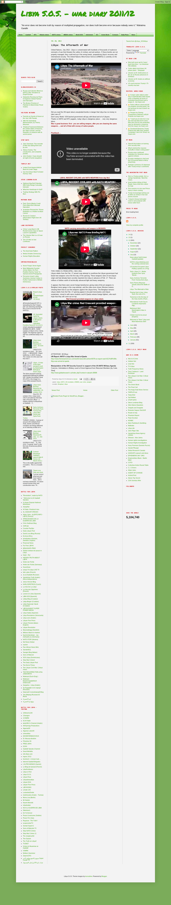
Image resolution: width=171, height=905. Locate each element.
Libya (58, 382)
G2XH (25, 746)
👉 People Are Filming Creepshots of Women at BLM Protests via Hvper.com (138, 114)
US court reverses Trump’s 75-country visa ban (138, 84)
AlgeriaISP (26, 728)
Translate (143, 53)
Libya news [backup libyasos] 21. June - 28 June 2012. (38, 343)
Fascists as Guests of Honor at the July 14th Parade (33, 117)
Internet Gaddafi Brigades (31, 762)
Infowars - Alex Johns (135, 438)
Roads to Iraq (132, 413)
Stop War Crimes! (29, 660)
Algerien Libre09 (28, 731)
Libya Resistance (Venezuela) (33, 615)
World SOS (79, 34)
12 (129, 240)
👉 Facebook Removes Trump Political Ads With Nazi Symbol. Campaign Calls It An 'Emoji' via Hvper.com (138, 131)
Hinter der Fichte (28, 562)
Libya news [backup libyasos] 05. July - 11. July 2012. (37, 434)
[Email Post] (80, 379)
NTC (35, 34)
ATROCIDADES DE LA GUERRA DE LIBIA (30, 520)
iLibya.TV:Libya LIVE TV (31, 570)
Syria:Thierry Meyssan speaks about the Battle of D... (139, 284)
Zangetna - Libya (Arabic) (31, 685)
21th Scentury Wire (134, 480)
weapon (89, 382)
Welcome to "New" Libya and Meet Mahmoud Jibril (140, 320)
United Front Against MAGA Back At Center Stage (32, 168)
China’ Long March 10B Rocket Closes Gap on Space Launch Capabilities (33, 231)
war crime (83, 382)
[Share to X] (89, 379)
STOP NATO (132, 400)
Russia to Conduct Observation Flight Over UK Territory (32, 217)
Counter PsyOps (28, 528)
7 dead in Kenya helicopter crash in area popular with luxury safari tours (137, 201)
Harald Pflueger (133, 448)
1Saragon (26, 715)
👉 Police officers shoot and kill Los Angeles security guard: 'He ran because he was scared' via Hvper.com (138, 107)
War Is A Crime (133, 359)
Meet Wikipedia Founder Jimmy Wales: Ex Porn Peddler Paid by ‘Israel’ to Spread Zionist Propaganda (32, 271)
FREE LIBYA (27, 744)
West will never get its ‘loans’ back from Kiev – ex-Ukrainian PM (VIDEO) (138, 64)
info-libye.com (27, 754)
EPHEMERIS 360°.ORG (136, 456)
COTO (130, 462)
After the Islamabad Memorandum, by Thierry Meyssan (31, 122)
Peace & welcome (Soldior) (32, 815)
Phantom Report (133, 415)
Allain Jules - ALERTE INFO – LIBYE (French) (33, 515)
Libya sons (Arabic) (29, 618)
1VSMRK (26, 718)
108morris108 (27, 713)
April (132, 331)
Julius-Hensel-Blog (29, 582)
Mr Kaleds (26, 800)
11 (129, 343)
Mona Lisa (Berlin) (29, 797)
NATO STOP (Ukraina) (30, 639)
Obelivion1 (26, 810)
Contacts (115, 34)
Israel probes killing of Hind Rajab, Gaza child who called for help (138, 184)
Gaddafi (28, 34)
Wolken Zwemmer (29, 853)
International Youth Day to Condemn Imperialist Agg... (138, 303)
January (133, 340)
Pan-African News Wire (31, 647)
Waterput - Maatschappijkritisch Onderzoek (30, 681)
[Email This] (84, 379)
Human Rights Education (31, 256)
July (131, 255)
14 (129, 234)
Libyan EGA (27, 782)
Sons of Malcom (28, 655)
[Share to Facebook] (92, 379)
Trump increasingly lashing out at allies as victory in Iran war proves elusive (138, 194)
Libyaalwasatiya (28, 780)
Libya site (131, 428)
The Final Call (133, 387)
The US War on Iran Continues (29, 240)
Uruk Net (131, 364)
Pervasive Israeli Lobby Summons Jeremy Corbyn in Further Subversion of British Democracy (32, 279)
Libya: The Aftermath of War (139, 289)
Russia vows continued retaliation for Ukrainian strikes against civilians (138, 154)
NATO (63, 382)
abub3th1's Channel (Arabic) (32, 723)
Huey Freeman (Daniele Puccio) (139, 445)
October (133, 246)
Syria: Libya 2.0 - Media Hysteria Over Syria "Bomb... (138, 273)
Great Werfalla (28, 751)
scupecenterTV (28, 823)
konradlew (88, 876)
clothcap (26, 526)
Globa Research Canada (136, 450)
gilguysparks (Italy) (29, 548)
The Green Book (133, 385)
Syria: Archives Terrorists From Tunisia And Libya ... (139, 279)
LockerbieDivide (28, 792)
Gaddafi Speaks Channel (31, 749)
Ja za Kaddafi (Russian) (31, 575)
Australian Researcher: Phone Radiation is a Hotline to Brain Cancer (33, 211)
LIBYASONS (27, 787)
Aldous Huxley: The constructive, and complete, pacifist (32, 151)
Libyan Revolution (29, 627)
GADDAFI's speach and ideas (138, 453)
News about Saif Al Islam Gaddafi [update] (138, 258)
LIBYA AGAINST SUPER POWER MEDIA (31, 609)
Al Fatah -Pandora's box (31, 509)
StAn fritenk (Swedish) (135, 405)
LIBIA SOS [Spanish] (30, 596)
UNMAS (76, 382)
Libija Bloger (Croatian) (31, 601)
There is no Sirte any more (38, 471)
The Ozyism (27, 839)
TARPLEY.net (132, 392)
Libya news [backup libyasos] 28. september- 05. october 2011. (38, 388)
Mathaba (131, 425)
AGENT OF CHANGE (135, 473)
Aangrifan (26, 507)
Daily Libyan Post (29, 531)
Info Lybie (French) (29, 572)
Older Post (114, 390)
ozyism (25, 645)
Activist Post (132, 475)
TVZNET (26, 844)
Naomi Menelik (28, 803)
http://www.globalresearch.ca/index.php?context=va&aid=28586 (74, 373)
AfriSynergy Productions (31, 726)
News (133, 34)
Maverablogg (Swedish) (31, 630)
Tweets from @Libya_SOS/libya (137, 41)
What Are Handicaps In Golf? (32, 189)
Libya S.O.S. (27, 774)
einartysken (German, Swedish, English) (30, 539)
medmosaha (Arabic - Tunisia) (33, 795)
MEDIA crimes (68, 34)
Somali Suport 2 (28, 826)
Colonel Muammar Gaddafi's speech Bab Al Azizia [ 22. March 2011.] (38, 456)
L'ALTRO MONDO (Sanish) (32, 764)
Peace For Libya (28, 818)
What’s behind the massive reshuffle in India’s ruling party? (138, 149)
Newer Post (56, 390)
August (132, 252)
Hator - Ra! (26, 555)
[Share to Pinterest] (94, 379)
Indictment (89, 34)
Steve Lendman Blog (135, 402)
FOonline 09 (27, 741)
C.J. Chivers (132, 468)
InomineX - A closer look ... (32, 759)
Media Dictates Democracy (32, 254)
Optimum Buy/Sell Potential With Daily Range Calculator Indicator (32, 185)
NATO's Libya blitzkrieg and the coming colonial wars (139, 263)
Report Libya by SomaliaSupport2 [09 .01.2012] (38, 295)
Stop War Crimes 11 (29, 833)
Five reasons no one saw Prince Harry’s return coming (139, 189)
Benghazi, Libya (63, 384)
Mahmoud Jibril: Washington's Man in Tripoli (138, 310)
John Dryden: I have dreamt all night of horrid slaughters (32, 157)
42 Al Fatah (27, 721)
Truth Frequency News (135, 369)
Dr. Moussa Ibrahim (29, 738)
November (134, 243)
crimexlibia (26, 733)
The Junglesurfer (28, 836)
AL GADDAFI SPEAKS (30, 512)
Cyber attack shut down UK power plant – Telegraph (137, 69)
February (133, 337)
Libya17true (27, 777)
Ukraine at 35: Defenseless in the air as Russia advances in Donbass (138, 74)
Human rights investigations (137, 440)
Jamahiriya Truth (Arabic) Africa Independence (31, 578)
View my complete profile (134, 225)
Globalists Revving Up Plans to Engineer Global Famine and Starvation (32, 99)
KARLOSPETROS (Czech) (32, 584)
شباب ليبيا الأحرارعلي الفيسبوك (33, 863)
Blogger (104, 876)
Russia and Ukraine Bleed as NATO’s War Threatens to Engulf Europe (33, 92)
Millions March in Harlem (31, 633)
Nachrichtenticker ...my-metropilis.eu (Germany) (31, 636)
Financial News (28, 543)
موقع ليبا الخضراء (28, 702)
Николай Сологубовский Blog (33, 692)
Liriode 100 (27, 790)
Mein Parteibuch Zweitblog (137, 423)
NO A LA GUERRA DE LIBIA (32, 808)
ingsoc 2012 (27, 756)
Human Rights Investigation (137, 443)
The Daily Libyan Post (30, 662)
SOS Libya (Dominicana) (31, 657)
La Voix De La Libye (30, 587)
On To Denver (27, 813)
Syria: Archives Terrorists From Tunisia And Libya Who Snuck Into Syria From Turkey (33, 412)
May (131, 328)
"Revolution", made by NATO (32, 495)
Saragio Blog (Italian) (30, 652)
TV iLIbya (131, 366)
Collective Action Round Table (138, 465)
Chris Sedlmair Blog (30, 523)
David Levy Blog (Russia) (31, 533)
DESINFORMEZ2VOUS (31, 736)
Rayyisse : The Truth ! (30, 821)
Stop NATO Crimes (29, 831)
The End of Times (29, 665)
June (132, 325)
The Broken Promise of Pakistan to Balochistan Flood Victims (33, 105)
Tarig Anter (131, 395)
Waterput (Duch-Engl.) (30, 676)
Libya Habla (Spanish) (30, 613)
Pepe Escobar (133, 418)
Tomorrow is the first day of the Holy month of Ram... (139, 298)
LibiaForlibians (28, 769)
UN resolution (69, 382)
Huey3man (26, 567)
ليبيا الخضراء (27, 699)
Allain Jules (132, 470)
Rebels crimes (44, 34)
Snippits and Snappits (135, 408)
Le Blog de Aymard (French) (32, 767)
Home (21, 34)
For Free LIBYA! (28, 546)
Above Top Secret (134, 478)
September (134, 249)
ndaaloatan (27, 805)
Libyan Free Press (29, 620)
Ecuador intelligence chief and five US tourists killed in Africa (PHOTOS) (138, 160)
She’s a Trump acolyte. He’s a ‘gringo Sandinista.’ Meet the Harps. (138, 178)
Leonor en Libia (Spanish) (32, 594)
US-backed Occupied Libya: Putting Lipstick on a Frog (139, 267)
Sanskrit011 (27, 650)
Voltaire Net (132, 361)
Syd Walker (132, 397)
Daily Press (125, 34)
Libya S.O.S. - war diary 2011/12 (77, 13)
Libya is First (27, 772)
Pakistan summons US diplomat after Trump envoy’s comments (139, 165)
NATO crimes (56, 34)
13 (129, 237)
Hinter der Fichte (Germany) (32, 564)
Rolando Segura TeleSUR (137, 410)
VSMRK (25, 851)
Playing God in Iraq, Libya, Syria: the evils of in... (139, 293)
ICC (97, 34)
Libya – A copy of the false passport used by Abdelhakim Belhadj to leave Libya (38, 367)
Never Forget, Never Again (32, 266)
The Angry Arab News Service (138, 390)
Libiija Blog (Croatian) (30, 599)
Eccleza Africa (27, 536)
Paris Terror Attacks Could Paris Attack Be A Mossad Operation (31, 205)
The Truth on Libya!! (29, 841)
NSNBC (130, 420)
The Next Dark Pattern (30, 251)
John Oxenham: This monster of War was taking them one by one (33, 145)
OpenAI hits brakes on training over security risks (138, 144)
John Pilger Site (133, 431)
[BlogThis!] (87, 379)
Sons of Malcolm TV (29, 828)
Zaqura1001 (27, 856)
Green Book (105, 34)
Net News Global (28, 642)
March (132, 334)
